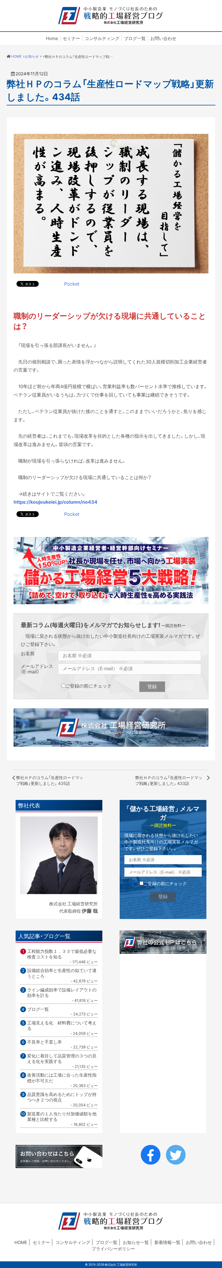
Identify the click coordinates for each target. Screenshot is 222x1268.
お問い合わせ (163, 38)
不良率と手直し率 (44, 1042)
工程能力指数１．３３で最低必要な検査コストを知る (62, 954)
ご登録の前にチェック (88, 685)
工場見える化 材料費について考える (62, 1025)
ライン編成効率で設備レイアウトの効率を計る (62, 992)
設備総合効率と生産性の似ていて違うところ (62, 973)
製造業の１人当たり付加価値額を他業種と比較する (62, 1116)
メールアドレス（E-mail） (37, 668)
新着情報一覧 (167, 1242)
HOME (20, 1242)
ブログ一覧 (135, 38)
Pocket (71, 283)
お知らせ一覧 (136, 1242)
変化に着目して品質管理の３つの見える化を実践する (62, 1058)
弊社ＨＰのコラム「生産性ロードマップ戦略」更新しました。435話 (49, 780)
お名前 (28, 654)
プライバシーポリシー (113, 1248)
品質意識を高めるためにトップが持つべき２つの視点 (62, 1097)
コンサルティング (102, 38)
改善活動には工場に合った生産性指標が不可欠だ (62, 1078)
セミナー (71, 38)
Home (52, 38)
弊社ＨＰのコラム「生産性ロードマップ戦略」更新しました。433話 (168, 780)
